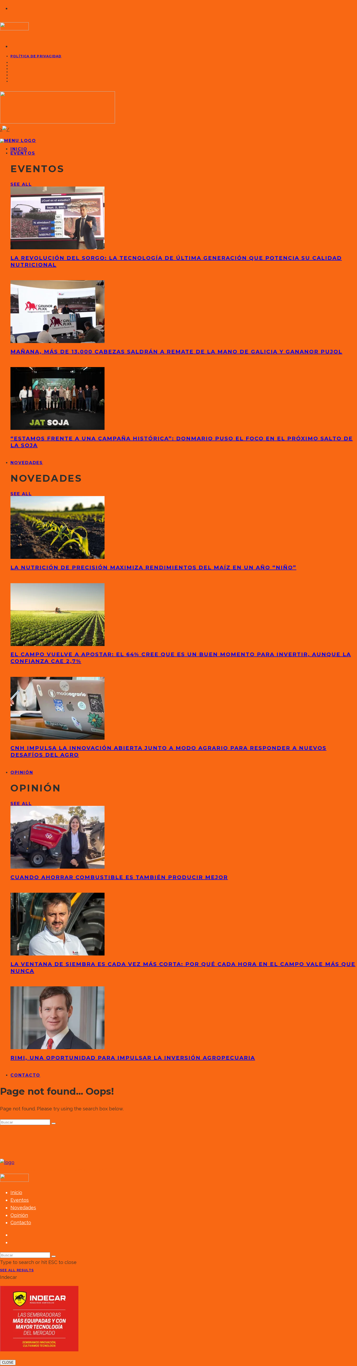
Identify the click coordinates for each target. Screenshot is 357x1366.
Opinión (21, 772)
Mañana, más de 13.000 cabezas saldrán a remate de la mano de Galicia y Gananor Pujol (176, 351)
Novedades (26, 462)
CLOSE (8, 1362)
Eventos (22, 153)
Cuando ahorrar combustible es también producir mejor (119, 877)
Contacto (25, 1075)
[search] (53, 1123)
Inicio (16, 1192)
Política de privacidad (35, 56)
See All (21, 184)
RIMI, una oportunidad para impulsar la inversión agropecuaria (132, 1058)
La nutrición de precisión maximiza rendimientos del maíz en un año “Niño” (153, 567)
